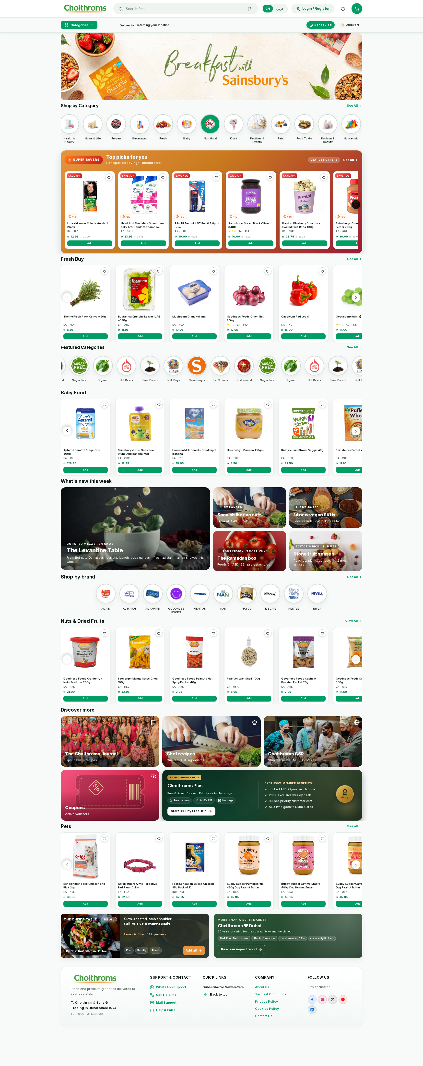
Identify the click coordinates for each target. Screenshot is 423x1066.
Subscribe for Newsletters (223, 987)
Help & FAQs (166, 1010)
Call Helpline (166, 995)
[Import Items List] (250, 8)
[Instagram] (322, 999)
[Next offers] (356, 204)
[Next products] (356, 297)
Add (90, 243)
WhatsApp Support (171, 987)
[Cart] (357, 8)
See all (348, 160)
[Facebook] (312, 999)
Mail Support (166, 1002)
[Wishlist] (343, 8)
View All (351, 621)
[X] (332, 999)
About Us (262, 987)
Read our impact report (239, 949)
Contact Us (263, 1016)
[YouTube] (343, 999)
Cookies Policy (267, 1008)
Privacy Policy (266, 1001)
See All (352, 105)
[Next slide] (356, 67)
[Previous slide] (67, 67)
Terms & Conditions (270, 994)
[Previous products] (67, 297)
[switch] (275, 8)
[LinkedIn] (312, 1009)
